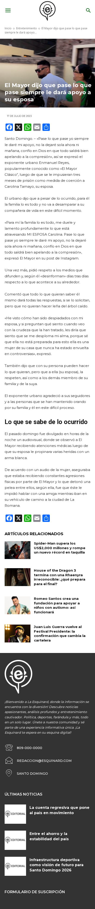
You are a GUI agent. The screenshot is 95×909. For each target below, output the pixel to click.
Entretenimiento (26, 28)
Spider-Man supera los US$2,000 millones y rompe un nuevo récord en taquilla (59, 547)
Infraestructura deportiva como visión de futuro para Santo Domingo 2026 (56, 865)
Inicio (8, 28)
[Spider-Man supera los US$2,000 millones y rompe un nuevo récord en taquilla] (17, 550)
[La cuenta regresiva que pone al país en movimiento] (15, 814)
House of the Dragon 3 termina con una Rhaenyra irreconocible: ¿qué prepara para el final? (59, 577)
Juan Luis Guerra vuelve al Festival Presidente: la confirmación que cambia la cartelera (60, 633)
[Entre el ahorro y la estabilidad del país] (15, 840)
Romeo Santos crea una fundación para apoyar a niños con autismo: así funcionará (57, 605)
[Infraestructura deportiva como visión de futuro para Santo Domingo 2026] (15, 866)
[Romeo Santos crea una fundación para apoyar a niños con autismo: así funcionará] (17, 605)
